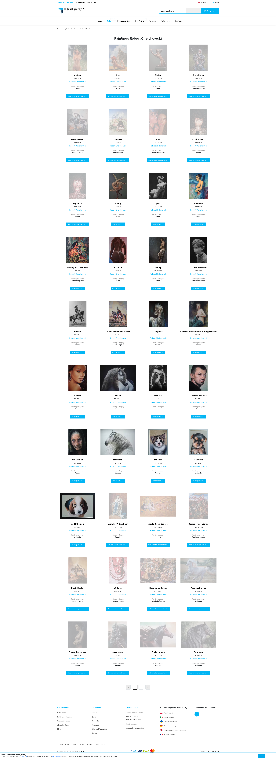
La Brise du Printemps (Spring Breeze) (198, 331)
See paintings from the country (173, 708)
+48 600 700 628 (66, 2)
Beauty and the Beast (77, 267)
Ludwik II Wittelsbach (118, 524)
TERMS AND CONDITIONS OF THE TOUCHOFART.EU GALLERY (77, 744)
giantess (118, 139)
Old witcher (198, 75)
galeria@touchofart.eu (87, 2)
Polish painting (169, 713)
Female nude (118, 152)
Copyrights (95, 721)
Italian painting (169, 717)
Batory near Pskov (158, 588)
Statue (158, 75)
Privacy (98, 744)
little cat (158, 460)
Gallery (68, 29)
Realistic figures (158, 152)
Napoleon (117, 460)
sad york (198, 460)
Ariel (118, 75)
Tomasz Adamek (199, 396)
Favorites (152, 21)
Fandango (198, 652)
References (165, 21)
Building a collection (64, 717)
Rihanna (77, 396)
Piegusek (158, 331)
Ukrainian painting (170, 721)
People (198, 152)
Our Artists (139, 21)
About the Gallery (63, 725)
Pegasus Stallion (198, 588)
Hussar (77, 331)
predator (158, 396)
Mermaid (198, 203)
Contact (178, 21)
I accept (261, 756)
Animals (158, 345)
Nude (77, 88)
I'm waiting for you (77, 652)
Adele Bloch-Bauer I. (158, 524)
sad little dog (77, 524)
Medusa (77, 75)
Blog (59, 729)
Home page (61, 29)
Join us (94, 713)
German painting (170, 726)
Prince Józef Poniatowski (118, 331)
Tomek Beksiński (199, 267)
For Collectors (63, 708)
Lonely (158, 267)
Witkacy (118, 588)
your (158, 203)
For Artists (96, 708)
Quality (94, 717)
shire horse (117, 652)
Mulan (118, 396)
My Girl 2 (77, 203)
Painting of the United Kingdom (175, 730)
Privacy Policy (56, 756)
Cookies (103, 744)
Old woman (77, 460)
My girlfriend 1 (198, 139)
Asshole (118, 267)
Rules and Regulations (99, 729)
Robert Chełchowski (77, 82)
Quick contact (132, 708)
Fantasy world (77, 152)
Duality (117, 203)
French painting (169, 734)
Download (95, 725)
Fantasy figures (198, 88)
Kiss (158, 139)
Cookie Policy (22, 756)
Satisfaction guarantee (65, 721)
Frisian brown (158, 652)
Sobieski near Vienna (198, 524)
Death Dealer (77, 139)
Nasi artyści (75, 29)
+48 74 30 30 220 (133, 719)
